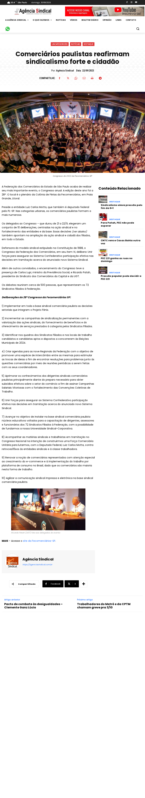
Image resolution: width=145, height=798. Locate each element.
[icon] (7, 27)
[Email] (84, 78)
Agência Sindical (65, 70)
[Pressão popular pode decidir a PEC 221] (103, 270)
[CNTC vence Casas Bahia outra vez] (103, 234)
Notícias (75, 44)
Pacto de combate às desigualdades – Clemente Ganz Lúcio (33, 605)
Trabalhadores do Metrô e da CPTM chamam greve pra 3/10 (103, 605)
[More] (83, 583)
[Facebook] (127, 2)
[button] (138, 28)
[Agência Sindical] (12, 562)
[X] (67, 78)
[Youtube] (136, 2)
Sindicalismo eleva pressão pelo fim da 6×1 (121, 206)
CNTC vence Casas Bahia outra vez (120, 242)
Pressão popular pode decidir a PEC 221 (121, 277)
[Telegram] (100, 78)
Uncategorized (60, 44)
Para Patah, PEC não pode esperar (117, 224)
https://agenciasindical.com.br (37, 564)
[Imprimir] (92, 78)
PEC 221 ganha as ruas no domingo (116, 260)
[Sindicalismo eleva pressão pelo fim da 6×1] (103, 199)
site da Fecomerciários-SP (39, 541)
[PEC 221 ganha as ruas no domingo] (103, 252)
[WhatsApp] (75, 78)
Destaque (88, 44)
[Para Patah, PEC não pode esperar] (103, 217)
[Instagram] (131, 2)
